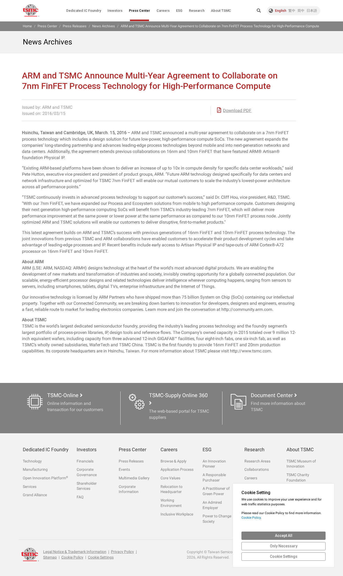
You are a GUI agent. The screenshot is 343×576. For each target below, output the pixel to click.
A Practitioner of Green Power (216, 491)
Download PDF (237, 110)
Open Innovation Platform (45, 478)
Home (27, 26)
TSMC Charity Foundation (297, 477)
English (280, 11)
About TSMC (221, 11)
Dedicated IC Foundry (83, 11)
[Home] (31, 10)
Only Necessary (283, 546)
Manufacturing (35, 469)
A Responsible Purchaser (214, 477)
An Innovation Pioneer (214, 464)
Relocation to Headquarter (171, 489)
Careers (163, 11)
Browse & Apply (174, 461)
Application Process (177, 469)
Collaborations (256, 469)
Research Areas (257, 461)
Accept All (283, 535)
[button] (259, 10)
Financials (85, 461)
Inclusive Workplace (177, 514)
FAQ (80, 497)
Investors (114, 11)
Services (29, 486)
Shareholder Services (87, 486)
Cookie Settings (101, 557)
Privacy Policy (122, 551)
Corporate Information (129, 489)
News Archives (103, 26)
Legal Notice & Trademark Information (74, 551)
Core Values (170, 478)
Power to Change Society (217, 519)
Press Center (139, 11)
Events (124, 469)
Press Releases (131, 461)
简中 (300, 11)
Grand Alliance (35, 495)
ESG (179, 11)
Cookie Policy (72, 557)
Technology (32, 461)
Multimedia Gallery (134, 478)
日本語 (312, 11)
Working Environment (171, 503)
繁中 (291, 11)
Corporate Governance (87, 472)
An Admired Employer (212, 505)
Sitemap (50, 557)
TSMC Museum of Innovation (301, 464)
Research (196, 11)
